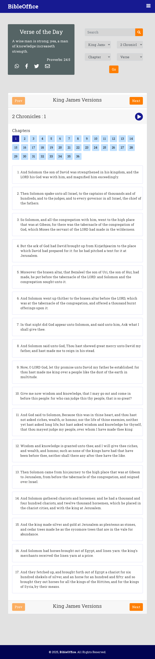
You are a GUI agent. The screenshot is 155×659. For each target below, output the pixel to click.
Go (114, 69)
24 (95, 147)
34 (60, 156)
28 (131, 147)
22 (78, 147)
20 (60, 147)
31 (33, 156)
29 (15, 156)
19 (51, 147)
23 (86, 147)
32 (42, 156)
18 (42, 147)
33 (51, 156)
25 (104, 147)
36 (78, 156)
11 (104, 138)
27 (122, 147)
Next (136, 101)
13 (122, 138)
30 (24, 156)
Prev (18, 101)
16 (24, 147)
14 (131, 138)
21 (69, 147)
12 (113, 138)
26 (113, 147)
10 (95, 138)
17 (33, 147)
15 (15, 147)
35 (69, 156)
